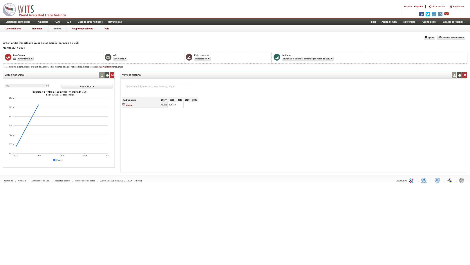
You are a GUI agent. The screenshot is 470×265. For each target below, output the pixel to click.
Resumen (37, 28)
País (106, 28)
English (408, 6)
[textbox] (157, 86)
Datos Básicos (13, 28)
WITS (36, 9)
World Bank (462, 180)
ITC (412, 180)
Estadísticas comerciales (18, 21)
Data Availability (105, 67)
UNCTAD (424, 180)
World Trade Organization (450, 180)
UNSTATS (437, 180)
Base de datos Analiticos (90, 21)
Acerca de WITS (389, 21)
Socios (57, 28)
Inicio (373, 21)
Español (418, 6)
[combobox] (27, 85)
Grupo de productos (82, 28)
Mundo (129, 105)
